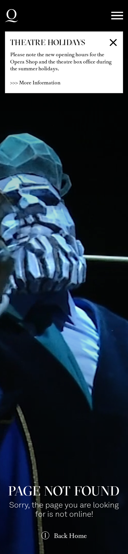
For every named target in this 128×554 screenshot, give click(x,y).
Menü (117, 16)
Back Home (70, 535)
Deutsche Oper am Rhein (11, 15)
